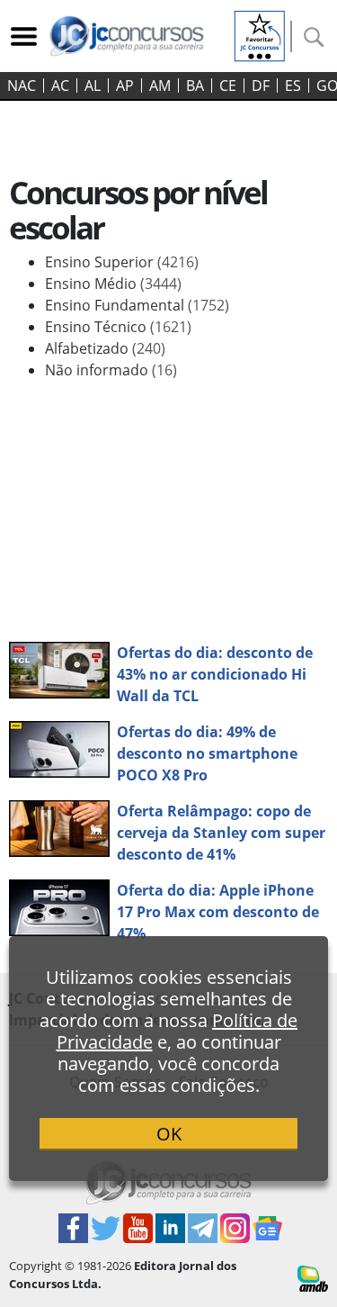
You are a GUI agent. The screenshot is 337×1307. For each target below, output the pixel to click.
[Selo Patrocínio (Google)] (260, 34)
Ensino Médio (113, 283)
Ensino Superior (122, 262)
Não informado (111, 370)
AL (92, 85)
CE (227, 85)
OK (169, 1134)
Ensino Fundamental (137, 305)
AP (125, 85)
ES (293, 85)
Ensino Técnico (118, 327)
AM (160, 85)
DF (261, 85)
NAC (21, 85)
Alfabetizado (105, 348)
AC (60, 85)
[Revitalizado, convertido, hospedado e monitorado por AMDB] (312, 1277)
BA (195, 85)
